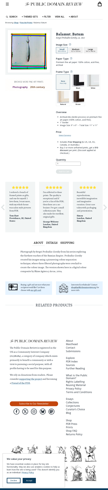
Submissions (73, 351)
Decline (13, 480)
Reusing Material (76, 385)
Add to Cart (64, 171)
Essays (69, 399)
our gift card (36, 290)
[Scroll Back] (3, 207)
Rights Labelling (75, 381)
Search (13, 16)
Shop (16, 22)
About (73, 16)
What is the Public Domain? (76, 377)
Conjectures (73, 405)
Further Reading (75, 368)
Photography (20, 87)
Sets (30, 16)
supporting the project (30, 379)
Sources (70, 365)
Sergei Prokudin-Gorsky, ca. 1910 (70, 37)
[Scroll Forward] (105, 207)
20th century (37, 87)
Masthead (72, 344)
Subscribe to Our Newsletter (34, 403)
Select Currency (65, 135)
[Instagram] (34, 411)
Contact (70, 347)
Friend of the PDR (20, 383)
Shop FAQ (71, 430)
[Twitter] (25, 411)
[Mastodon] (51, 411)
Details (52, 243)
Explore (70, 358)
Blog (68, 412)
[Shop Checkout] (100, 4)
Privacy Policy (73, 388)
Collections (72, 402)
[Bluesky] (43, 411)
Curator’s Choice (75, 409)
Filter (46, 16)
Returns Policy (74, 434)
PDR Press (71, 424)
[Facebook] (16, 411)
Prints (69, 427)
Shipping (67, 243)
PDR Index (72, 361)
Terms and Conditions (79, 392)
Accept (29, 480)
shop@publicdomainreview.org (83, 287)
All (59, 16)
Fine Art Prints (26, 22)
